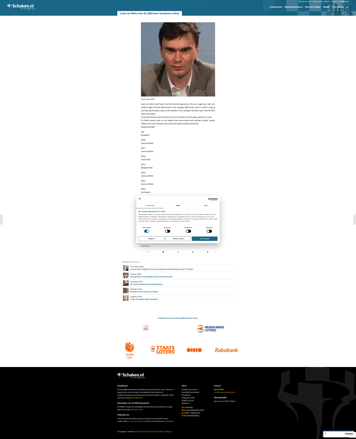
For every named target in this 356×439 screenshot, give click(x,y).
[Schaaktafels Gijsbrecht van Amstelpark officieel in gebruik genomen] (354, 219)
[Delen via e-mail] (207, 252)
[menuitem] (304, 1)
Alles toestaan (204, 238)
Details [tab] (178, 205)
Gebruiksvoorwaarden (148, 431)
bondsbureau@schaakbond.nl (224, 392)
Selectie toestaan (178, 238)
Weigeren (151, 238)
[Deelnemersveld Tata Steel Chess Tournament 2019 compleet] (1, 219)
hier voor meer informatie (136, 421)
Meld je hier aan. (137, 409)
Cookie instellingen (165, 431)
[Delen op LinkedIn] (193, 252)
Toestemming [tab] (150, 205)
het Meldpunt (169, 421)
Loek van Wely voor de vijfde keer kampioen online (149, 13)
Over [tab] (205, 205)
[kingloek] (178, 59)
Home (137, 431)
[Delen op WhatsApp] (178, 252)
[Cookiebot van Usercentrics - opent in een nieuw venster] (209, 199)
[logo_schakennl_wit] (21, 7)
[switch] (167, 231)
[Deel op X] (163, 252)
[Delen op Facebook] (148, 252)
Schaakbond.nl (137, 398)
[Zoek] (347, 7)
